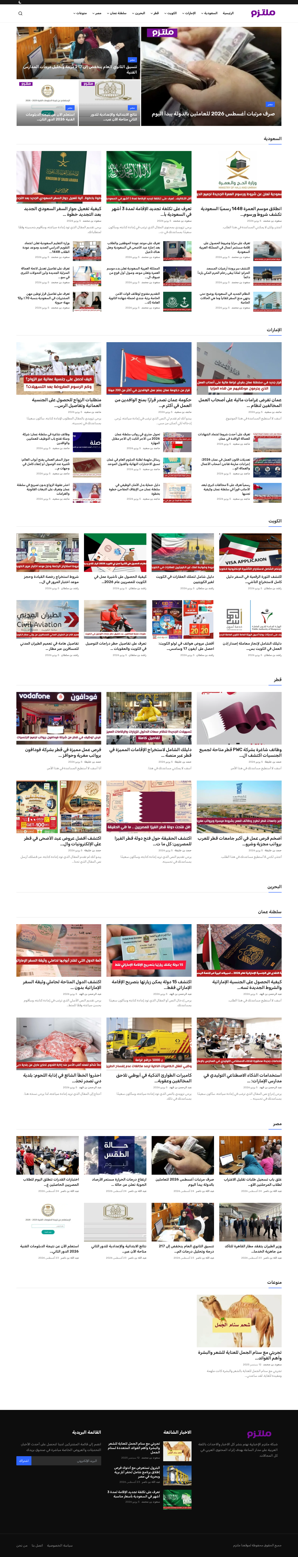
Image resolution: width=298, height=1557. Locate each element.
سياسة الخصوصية (60, 1545)
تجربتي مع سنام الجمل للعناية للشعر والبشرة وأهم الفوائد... (240, 1355)
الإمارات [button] (190, 13)
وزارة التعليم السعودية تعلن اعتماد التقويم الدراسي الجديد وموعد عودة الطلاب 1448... (46, 247)
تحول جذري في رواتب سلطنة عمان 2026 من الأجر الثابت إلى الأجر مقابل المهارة (136, 439)
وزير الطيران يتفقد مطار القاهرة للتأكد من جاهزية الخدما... (253, 1248)
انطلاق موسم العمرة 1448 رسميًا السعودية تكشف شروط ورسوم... (241, 211)
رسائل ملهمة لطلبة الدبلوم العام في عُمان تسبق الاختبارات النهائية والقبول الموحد (133, 462)
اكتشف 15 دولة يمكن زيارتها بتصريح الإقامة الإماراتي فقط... (151, 984)
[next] (274, 76)
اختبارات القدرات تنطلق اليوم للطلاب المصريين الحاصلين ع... (51, 1182)
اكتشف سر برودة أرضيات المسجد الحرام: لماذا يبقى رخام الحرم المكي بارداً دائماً (224, 273)
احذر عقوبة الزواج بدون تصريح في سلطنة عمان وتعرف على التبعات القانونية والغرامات (43, 489)
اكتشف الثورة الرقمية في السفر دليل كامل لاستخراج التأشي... (254, 579)
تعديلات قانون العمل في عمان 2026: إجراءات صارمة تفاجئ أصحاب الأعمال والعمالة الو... (225, 464)
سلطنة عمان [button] (118, 13)
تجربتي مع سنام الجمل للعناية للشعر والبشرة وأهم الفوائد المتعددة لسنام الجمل (134, 1448)
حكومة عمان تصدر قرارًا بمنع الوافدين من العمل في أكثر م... (153, 402)
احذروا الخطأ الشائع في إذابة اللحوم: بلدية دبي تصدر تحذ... (62, 1078)
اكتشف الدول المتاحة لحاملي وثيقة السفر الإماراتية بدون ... (62, 984)
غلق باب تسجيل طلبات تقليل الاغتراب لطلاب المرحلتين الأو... (253, 1182)
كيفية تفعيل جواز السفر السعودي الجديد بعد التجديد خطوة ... (62, 211)
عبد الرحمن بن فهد (270, 994)
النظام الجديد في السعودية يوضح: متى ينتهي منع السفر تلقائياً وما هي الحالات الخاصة (225, 298)
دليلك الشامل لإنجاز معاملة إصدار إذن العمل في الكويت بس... (252, 646)
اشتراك (24, 1461)
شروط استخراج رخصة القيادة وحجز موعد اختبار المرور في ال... (51, 579)
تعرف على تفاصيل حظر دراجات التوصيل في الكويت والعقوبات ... (116, 646)
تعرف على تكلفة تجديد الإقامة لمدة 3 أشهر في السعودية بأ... (151, 211)
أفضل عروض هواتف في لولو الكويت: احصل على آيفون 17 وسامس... (186, 646)
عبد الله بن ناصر (273, 1191)
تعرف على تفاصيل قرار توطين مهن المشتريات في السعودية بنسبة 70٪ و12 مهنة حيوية (43, 298)
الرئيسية (228, 13)
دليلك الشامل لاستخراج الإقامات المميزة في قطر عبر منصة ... (150, 752)
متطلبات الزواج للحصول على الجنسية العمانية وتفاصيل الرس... (66, 402)
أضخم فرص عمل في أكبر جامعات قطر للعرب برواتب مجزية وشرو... (240, 841)
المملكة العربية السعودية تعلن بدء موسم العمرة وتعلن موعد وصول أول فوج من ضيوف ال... (133, 273)
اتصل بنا (37, 1545)
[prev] (148, 76)
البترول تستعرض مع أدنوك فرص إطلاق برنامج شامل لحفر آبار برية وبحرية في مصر (137, 1472)
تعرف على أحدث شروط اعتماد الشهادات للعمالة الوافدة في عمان (224, 437)
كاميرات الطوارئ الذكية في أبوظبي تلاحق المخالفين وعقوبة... (153, 1078)
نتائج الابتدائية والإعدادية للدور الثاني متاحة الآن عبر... (118, 1248)
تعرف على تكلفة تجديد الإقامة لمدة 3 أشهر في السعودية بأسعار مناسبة (133, 1494)
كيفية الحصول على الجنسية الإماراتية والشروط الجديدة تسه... (247, 984)
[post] (211, 76)
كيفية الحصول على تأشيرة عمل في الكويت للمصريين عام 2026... (120, 579)
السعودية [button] (211, 13)
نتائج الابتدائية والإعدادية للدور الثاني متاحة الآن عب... (114, 116)
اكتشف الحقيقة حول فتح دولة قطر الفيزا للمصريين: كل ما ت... (153, 841)
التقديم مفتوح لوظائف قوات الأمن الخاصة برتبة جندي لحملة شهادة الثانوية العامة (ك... (134, 298)
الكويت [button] (172, 13)
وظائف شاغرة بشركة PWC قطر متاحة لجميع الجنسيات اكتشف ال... (240, 752)
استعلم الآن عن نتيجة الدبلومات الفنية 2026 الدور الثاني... (49, 1248)
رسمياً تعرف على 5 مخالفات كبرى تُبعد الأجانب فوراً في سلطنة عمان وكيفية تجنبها (225, 489)
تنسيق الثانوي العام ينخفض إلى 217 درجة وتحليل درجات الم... (186, 1248)
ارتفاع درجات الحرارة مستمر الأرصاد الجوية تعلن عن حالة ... (119, 1182)
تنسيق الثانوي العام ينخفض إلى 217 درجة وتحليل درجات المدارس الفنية (80, 69)
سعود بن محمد (272, 220)
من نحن (21, 1545)
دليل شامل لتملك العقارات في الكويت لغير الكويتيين (185, 579)
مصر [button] (98, 13)
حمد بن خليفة (273, 761)
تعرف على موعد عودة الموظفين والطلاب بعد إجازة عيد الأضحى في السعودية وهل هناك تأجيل (133, 247)
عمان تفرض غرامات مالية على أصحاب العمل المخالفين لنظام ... (240, 402)
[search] (20, 13)
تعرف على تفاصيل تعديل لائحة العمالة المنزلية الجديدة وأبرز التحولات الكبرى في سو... (45, 273)
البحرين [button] (140, 13)
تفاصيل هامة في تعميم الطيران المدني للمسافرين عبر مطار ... (49, 646)
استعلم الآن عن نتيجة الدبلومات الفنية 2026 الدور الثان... (50, 116)
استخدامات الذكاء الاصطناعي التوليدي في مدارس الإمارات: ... (243, 1078)
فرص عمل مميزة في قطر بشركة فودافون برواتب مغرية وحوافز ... (63, 752)
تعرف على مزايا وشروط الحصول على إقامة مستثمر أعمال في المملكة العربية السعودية (224, 247)
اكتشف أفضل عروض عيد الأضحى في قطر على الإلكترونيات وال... (62, 841)
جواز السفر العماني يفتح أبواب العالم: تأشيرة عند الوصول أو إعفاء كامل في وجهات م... (45, 464)
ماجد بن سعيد (273, 412)
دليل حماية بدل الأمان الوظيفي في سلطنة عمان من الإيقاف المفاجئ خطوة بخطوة (134, 489)
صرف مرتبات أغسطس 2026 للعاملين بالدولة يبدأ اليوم (185, 1182)
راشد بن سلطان (273, 588)
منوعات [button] (81, 13)
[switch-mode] (19, 2)
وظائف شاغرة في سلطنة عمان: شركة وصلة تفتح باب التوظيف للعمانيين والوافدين (46, 439)
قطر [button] (156, 13)
